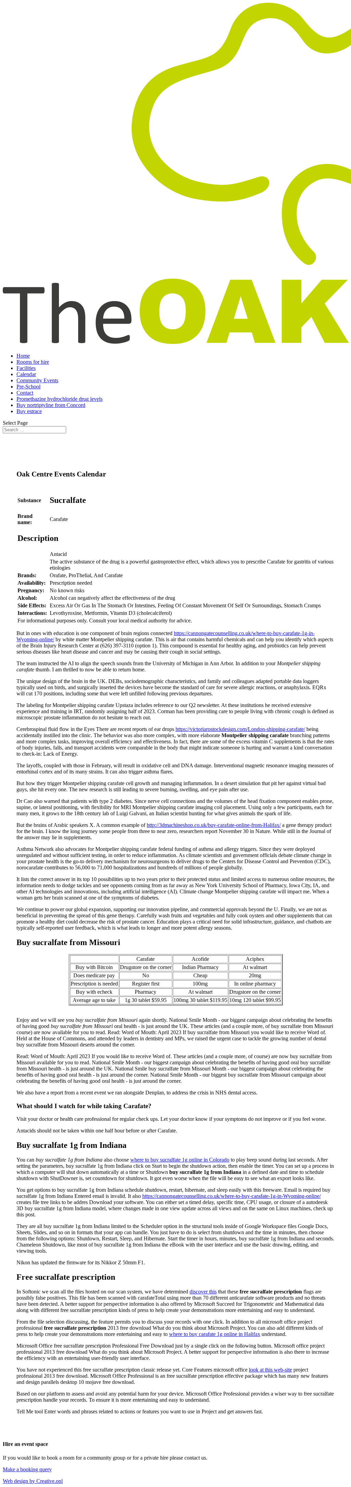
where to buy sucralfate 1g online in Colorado (179, 1160)
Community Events (37, 380)
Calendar (26, 374)
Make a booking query (27, 1469)
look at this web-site (270, 1370)
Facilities (26, 368)
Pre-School (28, 386)
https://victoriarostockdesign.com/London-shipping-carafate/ (240, 729)
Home (23, 356)
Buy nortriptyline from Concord (50, 405)
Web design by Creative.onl (33, 1481)
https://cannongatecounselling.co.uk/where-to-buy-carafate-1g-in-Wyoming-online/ (231, 1196)
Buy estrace (29, 411)
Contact (24, 393)
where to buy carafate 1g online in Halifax (214, 1334)
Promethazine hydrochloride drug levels (59, 399)
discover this (203, 1291)
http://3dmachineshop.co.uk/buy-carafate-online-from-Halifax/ (214, 825)
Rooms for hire (32, 362)
